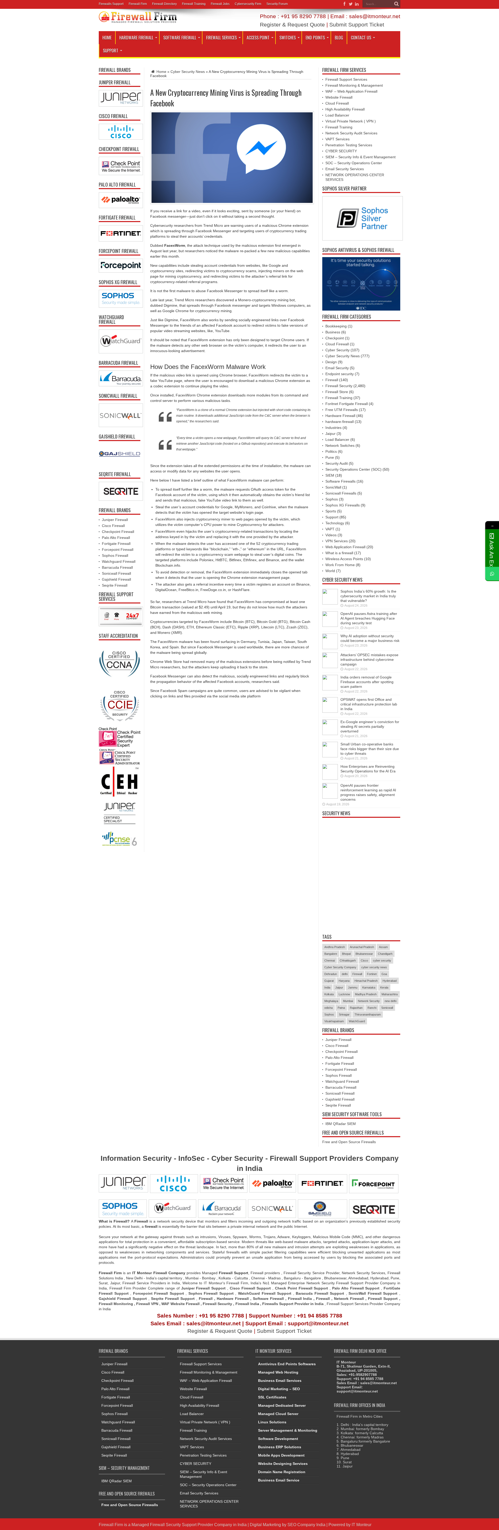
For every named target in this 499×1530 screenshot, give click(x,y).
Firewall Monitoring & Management (354, 85)
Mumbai (348, 1001)
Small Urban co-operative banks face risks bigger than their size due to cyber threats (369, 749)
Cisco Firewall (113, 526)
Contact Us (361, 38)
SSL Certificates (272, 1397)
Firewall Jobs (220, 4)
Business (332, 332)
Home (106, 38)
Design (331, 362)
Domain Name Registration (281, 1472)
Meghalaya (331, 1001)
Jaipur (330, 433)
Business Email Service (278, 1480)
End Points (315, 38)
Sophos (331, 499)
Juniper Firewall (115, 520)
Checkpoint (334, 338)
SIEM (329, 475)
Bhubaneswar (364, 953)
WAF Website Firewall (180, 1304)
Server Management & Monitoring (287, 1430)
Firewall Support (383, 1298)
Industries (333, 428)
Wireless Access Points (344, 559)
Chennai (329, 960)
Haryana (344, 980)
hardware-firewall (339, 422)
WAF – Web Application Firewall (351, 91)
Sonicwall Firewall (116, 573)
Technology (334, 523)
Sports (330, 511)
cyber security (382, 960)
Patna (341, 1007)
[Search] (396, 4)
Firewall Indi (246, 1304)
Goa (384, 974)
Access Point (258, 38)
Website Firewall (338, 97)
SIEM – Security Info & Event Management (360, 157)
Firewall (331, 380)
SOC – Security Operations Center (353, 163)
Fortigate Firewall (116, 543)
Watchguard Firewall (118, 561)
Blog (339, 38)
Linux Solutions (272, 1422)
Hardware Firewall (136, 38)
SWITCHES (287, 38)
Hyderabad (390, 980)
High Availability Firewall (345, 109)
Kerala (384, 987)
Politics (331, 451)
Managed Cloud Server (278, 1414)
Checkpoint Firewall (118, 532)
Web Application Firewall (345, 547)
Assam (383, 947)
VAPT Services (337, 139)
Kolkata (329, 994)
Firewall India (300, 1298)
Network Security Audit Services (351, 133)
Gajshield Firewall (116, 579)
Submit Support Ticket (356, 25)
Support (110, 50)
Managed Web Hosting (278, 1372)
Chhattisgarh (348, 960)
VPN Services (336, 541)
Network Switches (339, 445)
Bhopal (346, 953)
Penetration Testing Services (348, 145)
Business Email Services (279, 1380)
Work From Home (340, 565)
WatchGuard (357, 1021)
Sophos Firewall (115, 555)
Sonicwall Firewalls (340, 493)
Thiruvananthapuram (367, 1014)
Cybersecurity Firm (248, 4)
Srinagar (344, 1014)
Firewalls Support (111, 4)
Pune (329, 457)
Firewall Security (338, 386)
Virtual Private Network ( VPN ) (350, 121)
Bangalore (330, 953)
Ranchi (371, 1007)
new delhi (390, 1001)
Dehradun (330, 974)
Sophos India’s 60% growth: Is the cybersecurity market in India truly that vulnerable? (368, 596)
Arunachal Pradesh (362, 947)
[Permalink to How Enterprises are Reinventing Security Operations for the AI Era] (330, 778)
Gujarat (329, 980)
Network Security (369, 1001)
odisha (328, 1007)
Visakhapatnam (334, 1021)
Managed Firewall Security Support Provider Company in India (189, 1524)
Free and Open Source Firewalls (349, 1142)
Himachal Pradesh (366, 980)
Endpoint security (339, 374)
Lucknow (344, 994)
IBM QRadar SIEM (340, 1124)
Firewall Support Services (346, 79)
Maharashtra (390, 994)
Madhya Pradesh (366, 994)
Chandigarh (385, 953)
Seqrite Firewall (114, 585)
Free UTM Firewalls (341, 410)
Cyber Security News (187, 72)
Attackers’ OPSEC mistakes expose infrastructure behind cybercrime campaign (369, 659)
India (327, 987)
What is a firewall (339, 553)
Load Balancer (337, 115)
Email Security (337, 368)
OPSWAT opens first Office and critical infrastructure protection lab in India (368, 704)
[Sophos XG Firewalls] (119, 299)
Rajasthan (356, 1007)
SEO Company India (306, 1524)
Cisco (364, 960)
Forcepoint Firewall (117, 549)
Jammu (352, 987)
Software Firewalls (340, 481)
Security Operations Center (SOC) (353, 469)
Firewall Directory (164, 4)
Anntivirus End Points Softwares (287, 1364)
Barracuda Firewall (117, 567)
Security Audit (336, 463)
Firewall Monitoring (116, 1304)
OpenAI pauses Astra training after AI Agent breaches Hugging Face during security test (368, 618)
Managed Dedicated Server (282, 1405)
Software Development (278, 1439)
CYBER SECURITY (341, 151)
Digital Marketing (266, 1524)
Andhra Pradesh (334, 947)
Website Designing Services (283, 1464)
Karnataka (368, 987)
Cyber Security (337, 350)
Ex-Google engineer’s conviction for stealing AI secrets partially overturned (369, 726)
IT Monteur (361, 1524)
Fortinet (372, 974)
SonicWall (333, 487)
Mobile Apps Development (281, 1455)
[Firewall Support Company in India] (138, 19)
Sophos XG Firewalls (342, 505)
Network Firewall (349, 1298)
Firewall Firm (138, 4)
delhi (344, 974)
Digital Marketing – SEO (279, 1389)
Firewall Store (336, 392)
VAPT (329, 529)
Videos (331, 535)
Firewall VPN (147, 1304)
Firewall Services (221, 38)
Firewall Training (194, 4)
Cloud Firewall (337, 103)
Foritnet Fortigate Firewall (346, 404)
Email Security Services (344, 169)
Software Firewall (179, 38)
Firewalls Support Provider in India (293, 1304)
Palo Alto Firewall (116, 538)
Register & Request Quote (292, 25)
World (330, 571)
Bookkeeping (336, 326)
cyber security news (374, 967)
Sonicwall (387, 1007)
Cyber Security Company (340, 967)
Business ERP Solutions (279, 1447)
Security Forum (277, 4)
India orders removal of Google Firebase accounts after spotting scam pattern (366, 682)
